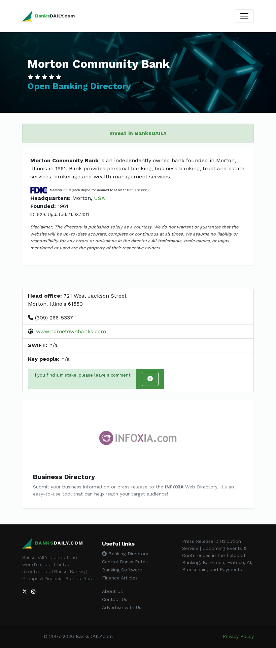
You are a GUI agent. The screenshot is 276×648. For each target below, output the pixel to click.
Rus (87, 578)
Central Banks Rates (125, 561)
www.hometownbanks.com (71, 331)
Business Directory (64, 477)
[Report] (150, 379)
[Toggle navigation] (244, 16)
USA (99, 198)
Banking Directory (127, 553)
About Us (112, 591)
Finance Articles (120, 577)
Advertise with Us (121, 607)
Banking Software (122, 569)
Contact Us (114, 599)
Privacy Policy (238, 636)
